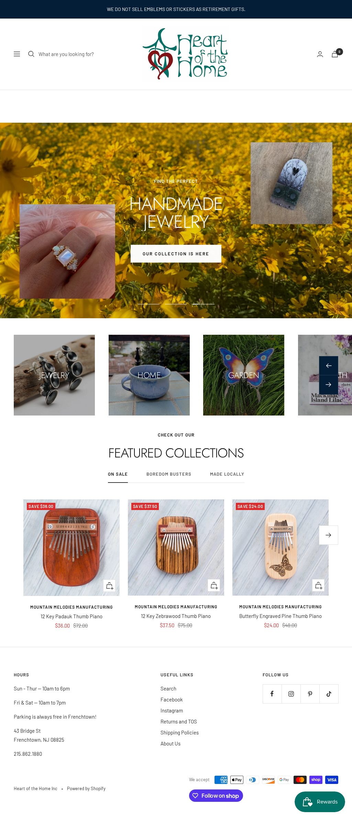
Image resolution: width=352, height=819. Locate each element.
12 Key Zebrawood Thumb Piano (176, 616)
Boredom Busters (168, 474)
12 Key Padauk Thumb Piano (71, 616)
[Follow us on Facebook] (272, 693)
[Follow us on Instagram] (291, 693)
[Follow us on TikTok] (328, 693)
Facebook (172, 699)
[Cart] (334, 54)
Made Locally (227, 474)
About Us (170, 743)
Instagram (172, 710)
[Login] (320, 54)
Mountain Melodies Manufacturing (71, 607)
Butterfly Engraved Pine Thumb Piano (280, 616)
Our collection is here (176, 253)
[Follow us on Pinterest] (309, 693)
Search (168, 688)
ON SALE (118, 474)
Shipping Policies (180, 732)
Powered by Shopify (86, 788)
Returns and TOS (179, 721)
